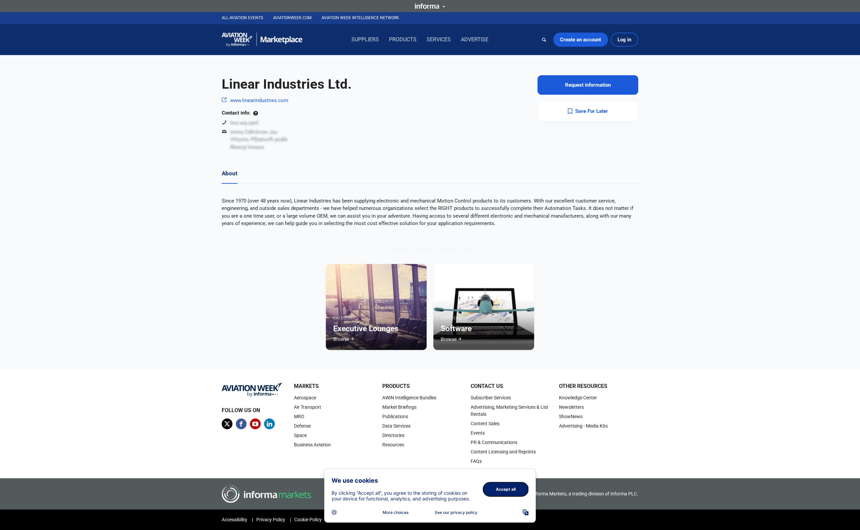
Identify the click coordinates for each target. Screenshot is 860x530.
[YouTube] (255, 423)
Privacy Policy (270, 519)
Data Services (396, 426)
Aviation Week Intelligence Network (360, 17)
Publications (395, 416)
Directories (393, 435)
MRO (299, 416)
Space (300, 435)
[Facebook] (241, 423)
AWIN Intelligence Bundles (409, 397)
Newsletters (571, 407)
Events (478, 433)
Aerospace (305, 397)
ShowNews (571, 416)
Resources (393, 444)
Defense (302, 426)
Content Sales (485, 423)
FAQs (476, 461)
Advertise (474, 39)
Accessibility (234, 519)
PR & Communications (494, 442)
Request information (588, 85)
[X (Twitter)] (227, 423)
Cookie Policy (308, 519)
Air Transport (307, 407)
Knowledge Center (578, 397)
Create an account (580, 40)
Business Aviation (312, 444)
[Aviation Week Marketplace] (262, 40)
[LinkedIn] (269, 423)
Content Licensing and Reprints (503, 451)
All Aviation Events (242, 17)
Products (403, 39)
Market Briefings (399, 407)
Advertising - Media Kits (583, 426)
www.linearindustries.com (259, 100)
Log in (624, 40)
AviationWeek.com (292, 17)
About (230, 173)
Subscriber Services (491, 397)
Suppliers (365, 39)
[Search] (544, 39)
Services (439, 39)
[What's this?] (255, 113)
